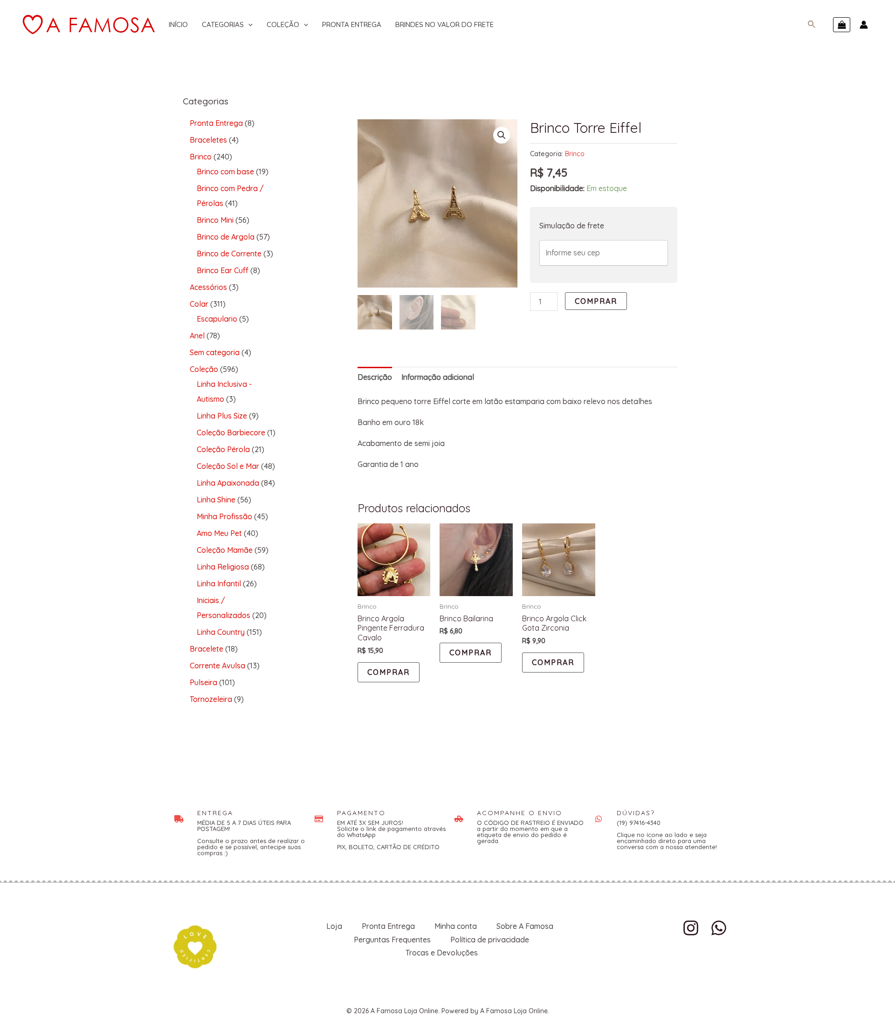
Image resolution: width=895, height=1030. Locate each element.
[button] (501, 135)
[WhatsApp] (718, 928)
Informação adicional (437, 377)
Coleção (283, 24)
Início (178, 24)
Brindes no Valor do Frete (444, 24)
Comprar (596, 301)
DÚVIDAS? (636, 813)
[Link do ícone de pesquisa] (812, 25)
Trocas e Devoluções (442, 952)
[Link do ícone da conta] (864, 25)
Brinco (575, 154)
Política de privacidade (489, 939)
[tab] (375, 377)
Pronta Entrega (351, 24)
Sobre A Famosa (524, 926)
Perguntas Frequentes (392, 939)
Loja (334, 926)
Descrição (375, 377)
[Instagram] (690, 928)
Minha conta (455, 926)
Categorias (223, 24)
